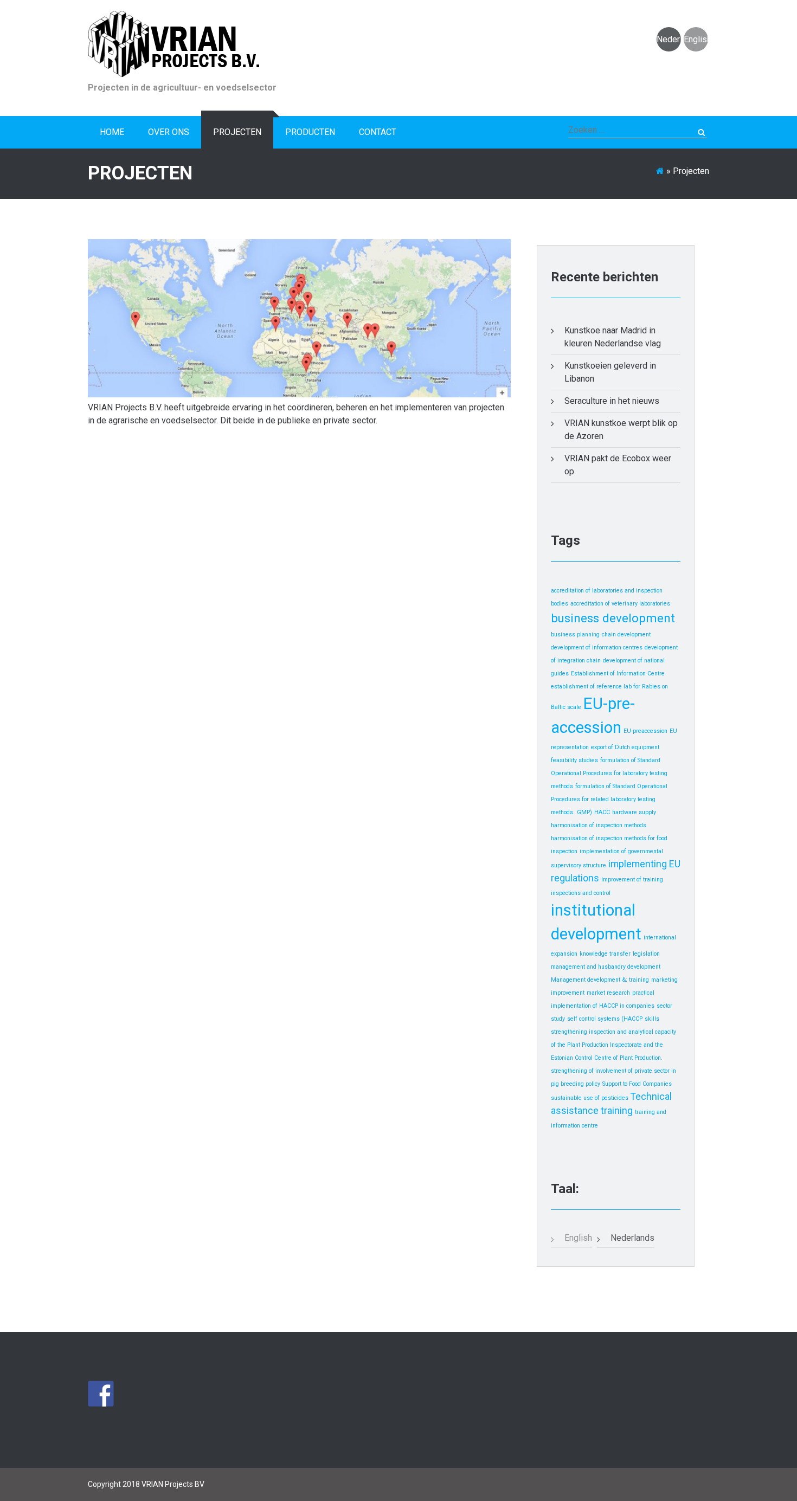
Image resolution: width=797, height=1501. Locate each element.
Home (112, 132)
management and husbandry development (605, 966)
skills (652, 1018)
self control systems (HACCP (604, 1018)
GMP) (584, 812)
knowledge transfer (605, 953)
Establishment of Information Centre (618, 673)
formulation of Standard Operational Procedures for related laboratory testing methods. (609, 799)
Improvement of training (632, 879)
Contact (377, 132)
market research (608, 992)
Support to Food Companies (637, 1083)
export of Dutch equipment (625, 747)
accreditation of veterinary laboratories (620, 603)
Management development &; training (600, 979)
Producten (310, 132)
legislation (646, 953)
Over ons (168, 132)
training (617, 1110)
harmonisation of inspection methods (598, 825)
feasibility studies (574, 760)
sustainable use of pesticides (589, 1097)
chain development (626, 634)
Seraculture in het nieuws (611, 401)
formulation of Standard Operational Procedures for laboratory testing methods (609, 773)
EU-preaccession (645, 731)
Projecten (237, 132)
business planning (575, 634)
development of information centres (596, 647)
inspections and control (580, 893)
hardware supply (634, 812)
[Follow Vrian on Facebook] (101, 1394)
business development (613, 618)
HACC (602, 812)
